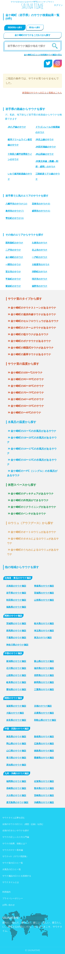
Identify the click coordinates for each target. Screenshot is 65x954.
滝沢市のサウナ (39, 279)
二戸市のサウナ (13, 250)
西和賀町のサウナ (14, 242)
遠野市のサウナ (39, 286)
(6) (41, 211)
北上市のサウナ (39, 250)
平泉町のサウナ (13, 279)
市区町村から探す (15, 27)
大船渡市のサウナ (41, 264)
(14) (16, 203)
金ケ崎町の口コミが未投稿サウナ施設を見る (43, 55)
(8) (41, 203)
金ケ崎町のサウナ (14, 257)
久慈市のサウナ (39, 242)
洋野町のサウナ (39, 271)
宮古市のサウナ (13, 271)
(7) (15, 211)
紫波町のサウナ (13, 286)
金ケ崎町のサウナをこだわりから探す (32, 35)
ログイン (58, 5)
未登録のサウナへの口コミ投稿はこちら (42, 93)
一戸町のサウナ (39, 257)
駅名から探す (34, 27)
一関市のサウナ (13, 264)
